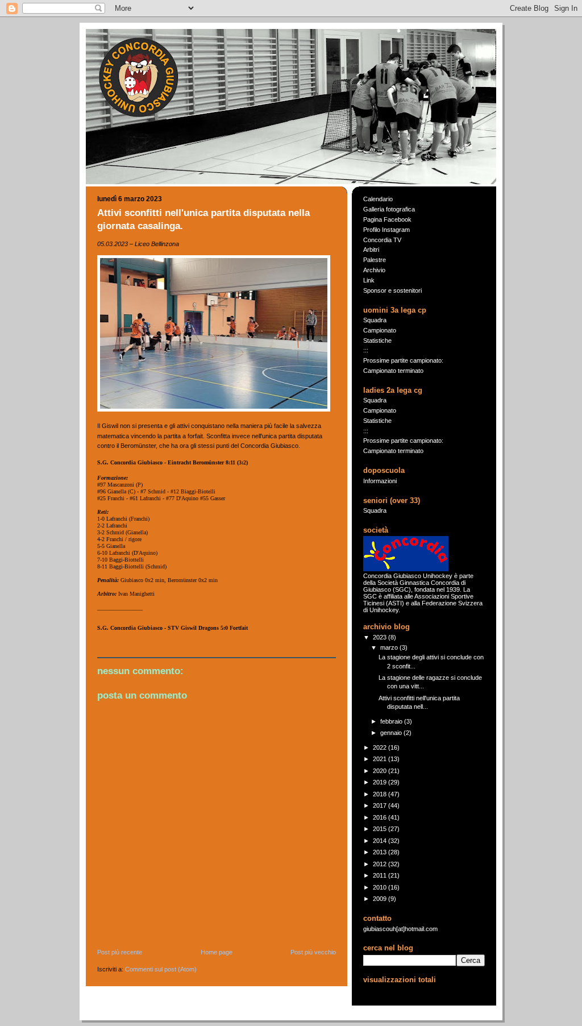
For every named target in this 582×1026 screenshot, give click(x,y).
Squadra (374, 320)
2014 (380, 840)
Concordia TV (382, 239)
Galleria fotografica (389, 209)
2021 (380, 758)
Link (369, 280)
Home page (216, 952)
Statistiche (377, 340)
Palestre (374, 259)
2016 (380, 817)
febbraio (392, 721)
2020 (380, 770)
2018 (380, 794)
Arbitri (371, 249)
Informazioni (380, 480)
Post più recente (119, 952)
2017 (380, 805)
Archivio (374, 270)
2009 (380, 898)
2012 (380, 864)
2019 (380, 782)
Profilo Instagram (386, 229)
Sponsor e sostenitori (392, 290)
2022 (380, 747)
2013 (380, 852)
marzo (390, 647)
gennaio (392, 732)
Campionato (379, 330)
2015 (380, 828)
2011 (380, 875)
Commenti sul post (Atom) (161, 969)
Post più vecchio (313, 952)
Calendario (378, 199)
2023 (380, 637)
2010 (380, 887)
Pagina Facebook (387, 219)
